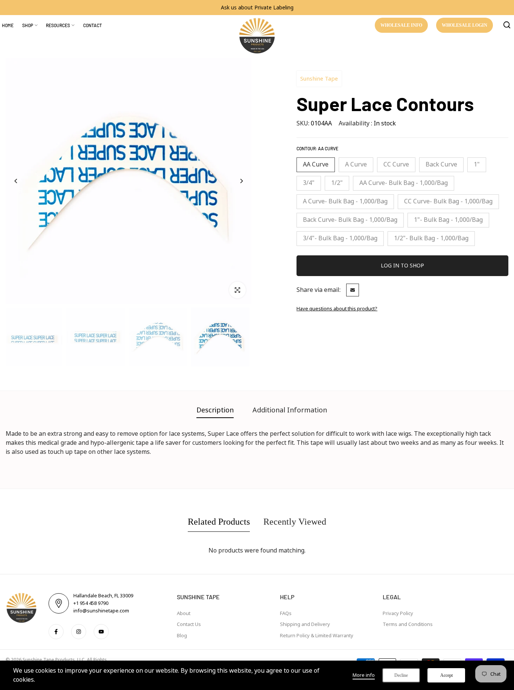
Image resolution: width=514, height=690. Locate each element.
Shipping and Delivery (305, 624)
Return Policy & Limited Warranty (316, 635)
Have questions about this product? (337, 308)
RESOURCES (58, 25)
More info (364, 675)
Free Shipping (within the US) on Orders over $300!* (268, 7)
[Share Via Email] (352, 290)
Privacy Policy (398, 613)
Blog (182, 635)
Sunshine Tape (319, 79)
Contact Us (189, 624)
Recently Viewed (294, 522)
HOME (8, 25)
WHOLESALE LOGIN (464, 25)
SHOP (27, 25)
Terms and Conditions (408, 624)
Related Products (219, 522)
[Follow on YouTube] (101, 631)
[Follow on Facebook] (56, 631)
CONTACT (92, 25)
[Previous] (16, 180)
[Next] (241, 180)
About (183, 613)
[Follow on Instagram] (78, 631)
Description (215, 410)
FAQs (286, 613)
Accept (446, 675)
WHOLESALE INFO (401, 25)
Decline (401, 675)
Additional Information (289, 410)
